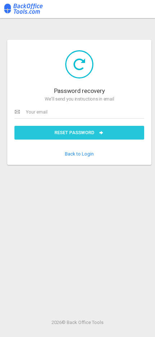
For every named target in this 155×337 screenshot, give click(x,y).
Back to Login (79, 154)
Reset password (75, 132)
